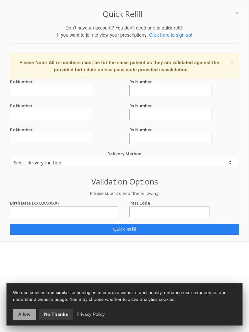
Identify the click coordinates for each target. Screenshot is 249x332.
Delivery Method (124, 154)
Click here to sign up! (170, 34)
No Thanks (56, 314)
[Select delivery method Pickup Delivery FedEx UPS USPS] (124, 162)
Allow (24, 314)
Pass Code (139, 203)
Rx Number (21, 82)
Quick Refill (124, 229)
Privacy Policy (91, 314)
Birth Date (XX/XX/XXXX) (34, 203)
